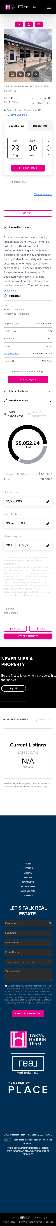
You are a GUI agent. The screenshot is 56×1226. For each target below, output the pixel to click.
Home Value (28, 886)
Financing (28, 882)
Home (28, 863)
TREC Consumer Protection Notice (28, 1148)
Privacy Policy (9, 1222)
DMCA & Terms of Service (30, 1222)
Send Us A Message (28, 1013)
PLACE (48, 1134)
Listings (28, 868)
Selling (28, 877)
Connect (28, 895)
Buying (28, 873)
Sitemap (50, 1222)
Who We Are (28, 891)
